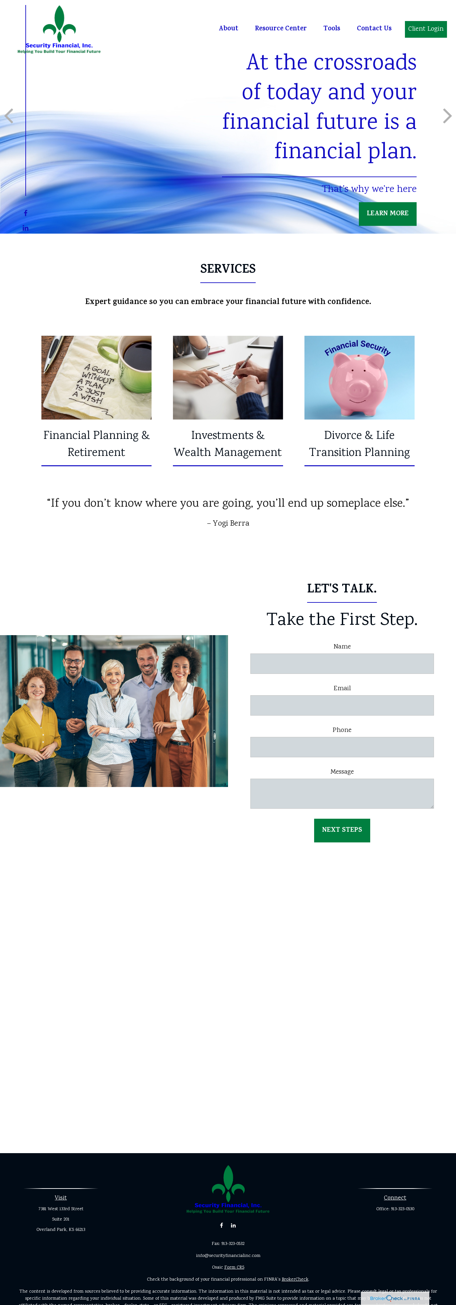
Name (342, 647)
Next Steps (342, 830)
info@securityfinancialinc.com (228, 1256)
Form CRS (234, 1267)
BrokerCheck (295, 1279)
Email (342, 689)
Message (342, 772)
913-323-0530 (402, 1209)
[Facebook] (25, 214)
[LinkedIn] (25, 229)
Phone (342, 730)
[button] (228, 29)
